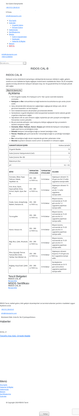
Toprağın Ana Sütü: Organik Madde (15, 336)
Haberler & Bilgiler (19, 41)
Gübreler (12, 23)
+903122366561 (7, 57)
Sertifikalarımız (14, 32)
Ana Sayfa (12, 21)
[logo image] (7, 52)
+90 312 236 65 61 (7, 309)
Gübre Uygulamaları (19, 37)
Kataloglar (16, 39)
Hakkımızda (13, 30)
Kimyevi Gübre (17, 27)
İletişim (11, 44)
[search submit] (24, 63)
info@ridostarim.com (13, 16)
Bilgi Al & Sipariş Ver (14, 90)
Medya (11, 34)
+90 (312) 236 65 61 (13, 7)
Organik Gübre (17, 25)
